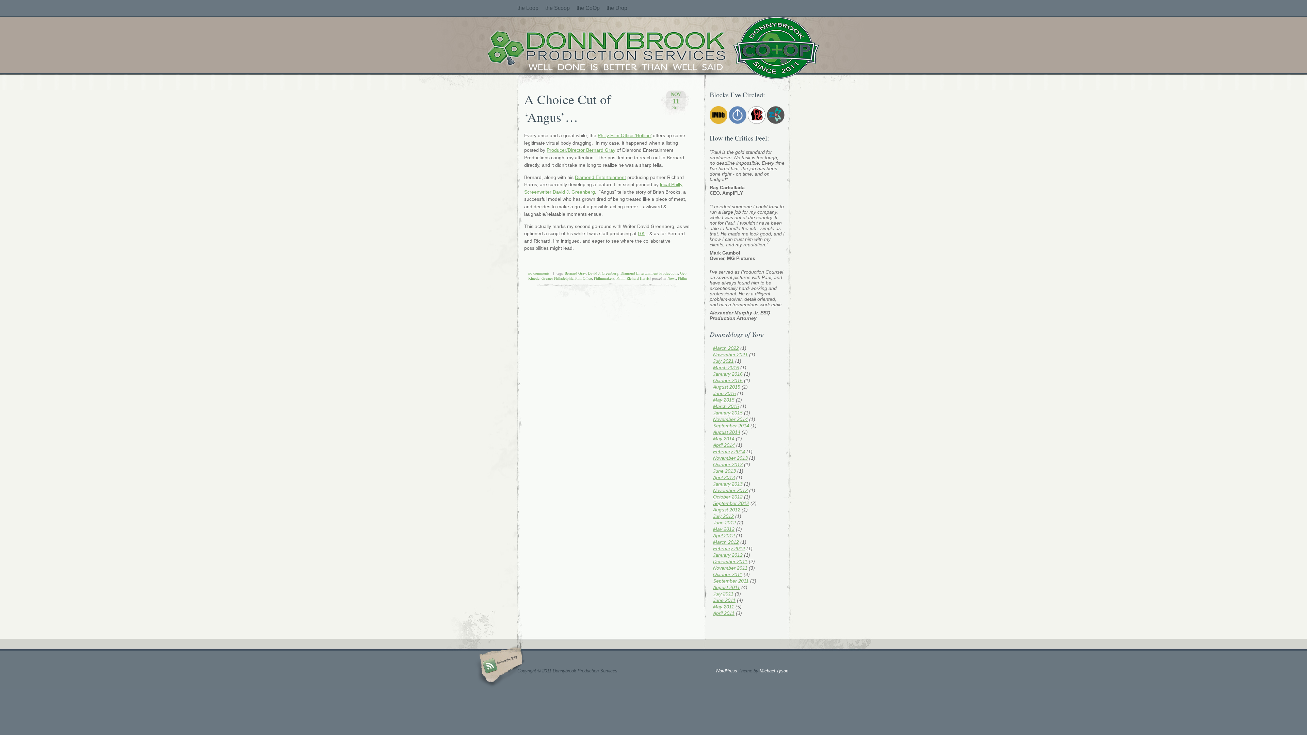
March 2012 (726, 542)
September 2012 (731, 503)
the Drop (617, 8)
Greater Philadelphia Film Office (567, 278)
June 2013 (724, 471)
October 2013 (728, 464)
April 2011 (724, 613)
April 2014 (724, 445)
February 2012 (729, 548)
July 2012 (723, 516)
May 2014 (724, 438)
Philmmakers (604, 278)
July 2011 (723, 594)
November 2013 (730, 458)
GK (641, 233)
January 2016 (728, 374)
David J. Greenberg (603, 273)
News (671, 278)
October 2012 (728, 497)
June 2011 (724, 600)
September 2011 (731, 581)
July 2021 (723, 361)
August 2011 (726, 587)
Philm (682, 278)
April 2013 (724, 477)
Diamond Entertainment (600, 177)
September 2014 (731, 425)
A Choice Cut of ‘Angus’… (567, 108)
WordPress (726, 670)
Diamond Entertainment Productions (649, 273)
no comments (538, 273)
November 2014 (730, 419)
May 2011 (723, 606)
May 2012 (724, 529)
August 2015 (726, 387)
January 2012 (728, 555)
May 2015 (724, 400)
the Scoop (557, 8)
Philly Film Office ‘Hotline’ (624, 135)
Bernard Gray (575, 273)
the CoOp (588, 8)
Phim (620, 278)
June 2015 (724, 393)
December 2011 (730, 561)
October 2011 (727, 574)
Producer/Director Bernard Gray (581, 150)
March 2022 (726, 348)
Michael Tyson (774, 670)
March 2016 (726, 367)
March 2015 (726, 406)
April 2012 (724, 535)
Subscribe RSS (499, 667)
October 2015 (728, 380)
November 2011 (730, 568)
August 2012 (726, 509)
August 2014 (726, 432)
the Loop (527, 8)
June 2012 (724, 522)
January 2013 (728, 484)
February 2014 (729, 451)
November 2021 (730, 354)
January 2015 (728, 412)
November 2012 (730, 490)
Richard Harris (638, 278)
